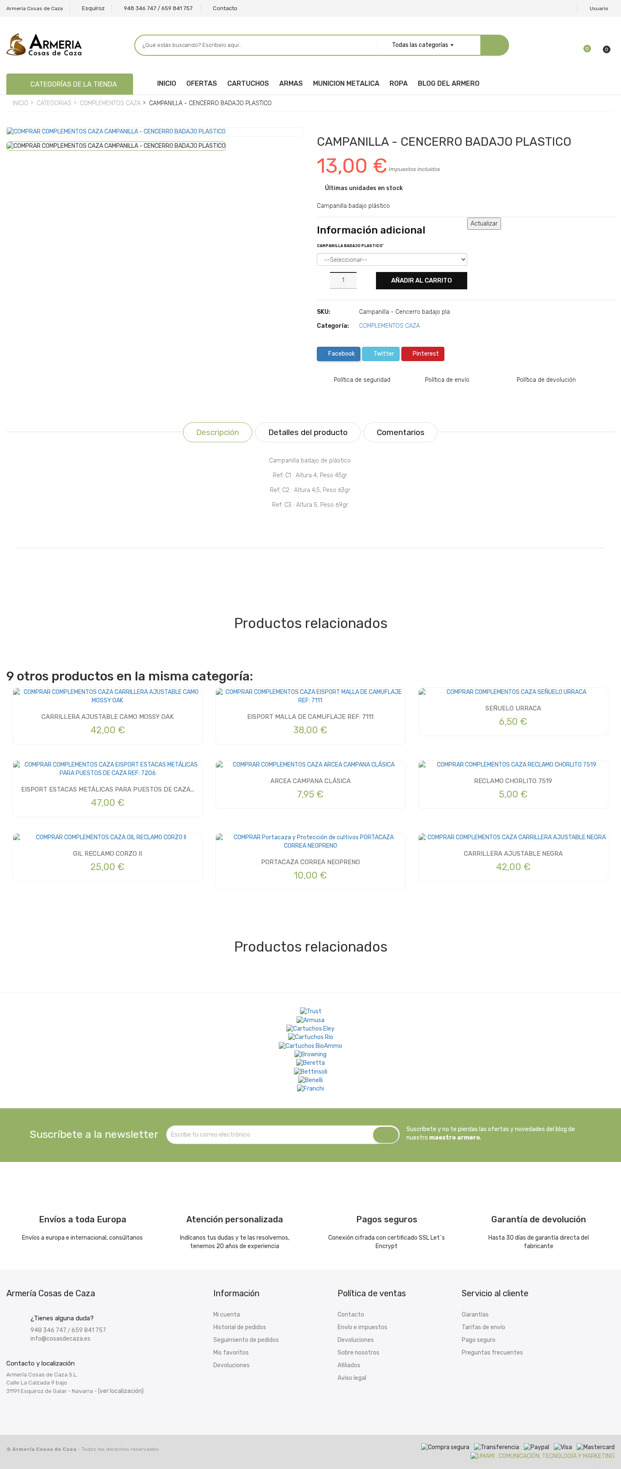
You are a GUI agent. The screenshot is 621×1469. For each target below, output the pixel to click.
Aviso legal (352, 1378)
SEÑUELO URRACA (513, 708)
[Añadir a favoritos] (19, 141)
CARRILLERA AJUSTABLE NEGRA (513, 853)
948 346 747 (48, 1330)
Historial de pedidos (239, 1327)
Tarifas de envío (483, 1327)
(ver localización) (121, 1391)
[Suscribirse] (385, 1135)
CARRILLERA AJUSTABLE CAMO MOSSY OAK (107, 717)
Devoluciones (231, 1365)
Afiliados (349, 1365)
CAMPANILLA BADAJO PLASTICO (350, 245)
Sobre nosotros (358, 1352)
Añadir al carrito (421, 280)
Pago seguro (479, 1340)
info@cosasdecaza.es (60, 1338)
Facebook (341, 353)
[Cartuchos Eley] (310, 1029)
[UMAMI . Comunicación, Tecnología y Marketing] (543, 1455)
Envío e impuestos (362, 1327)
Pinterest (425, 353)
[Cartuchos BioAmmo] (310, 1046)
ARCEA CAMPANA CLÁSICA (310, 781)
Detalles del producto (308, 432)
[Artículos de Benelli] (310, 1080)
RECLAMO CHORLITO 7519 (513, 781)
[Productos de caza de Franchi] (310, 1089)
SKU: (323, 312)
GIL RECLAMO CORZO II (107, 853)
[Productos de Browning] (310, 1054)
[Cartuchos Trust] (310, 1011)
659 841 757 (88, 1330)
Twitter (383, 353)
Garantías (475, 1314)
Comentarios (401, 432)
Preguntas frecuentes (492, 1352)
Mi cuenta (226, 1314)
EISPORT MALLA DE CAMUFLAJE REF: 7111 (310, 717)
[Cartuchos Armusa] (310, 1020)
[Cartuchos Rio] (310, 1037)
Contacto (351, 1314)
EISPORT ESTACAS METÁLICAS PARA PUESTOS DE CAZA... (107, 789)
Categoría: (333, 325)
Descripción (217, 432)
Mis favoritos (231, 1352)
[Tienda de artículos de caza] (310, 1071)
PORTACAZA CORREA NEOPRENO (310, 862)
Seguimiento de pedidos (246, 1340)
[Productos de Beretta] (310, 1063)
